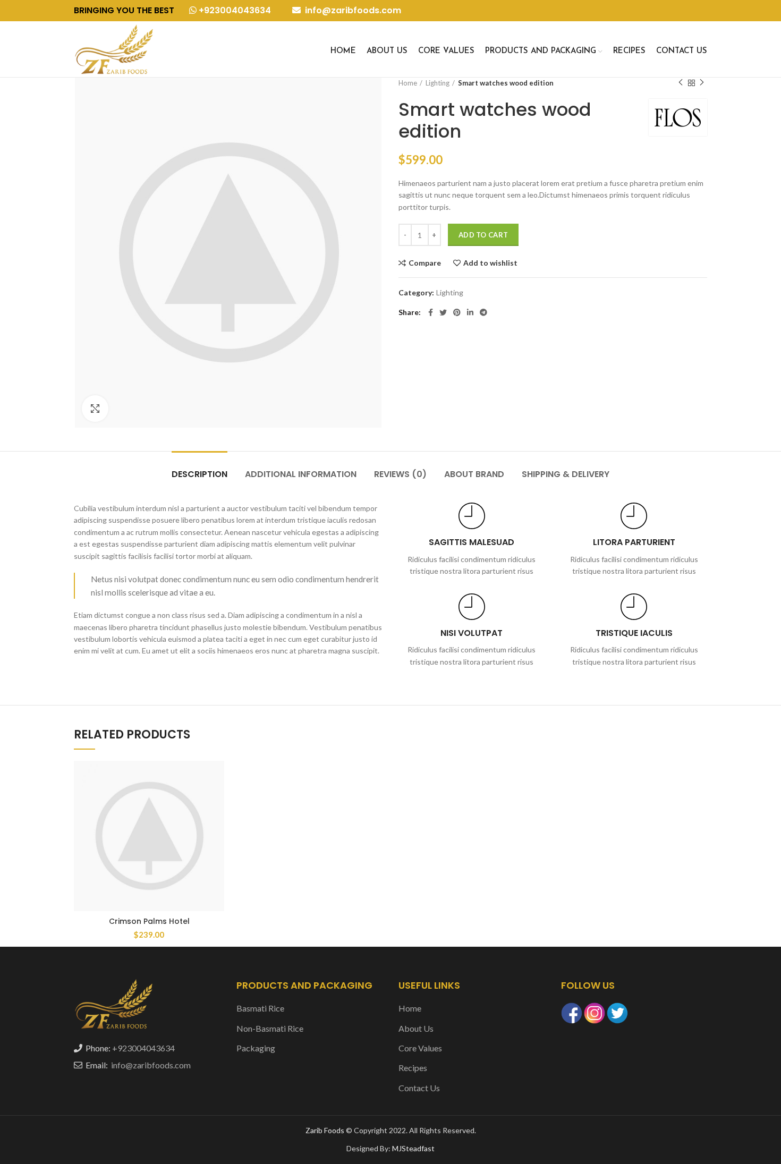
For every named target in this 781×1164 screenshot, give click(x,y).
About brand (474, 474)
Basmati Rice (260, 1008)
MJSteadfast (413, 1148)
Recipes (412, 1068)
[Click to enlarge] (95, 408)
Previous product (680, 83)
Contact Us (419, 1088)
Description (199, 474)
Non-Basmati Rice (269, 1028)
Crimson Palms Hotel (149, 921)
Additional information (300, 474)
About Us (416, 1028)
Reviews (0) (400, 474)
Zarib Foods (325, 1130)
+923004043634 (234, 10)
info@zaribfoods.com (352, 10)
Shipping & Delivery (565, 474)
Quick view (216, 826)
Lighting (437, 83)
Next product (702, 83)
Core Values (420, 1048)
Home (407, 83)
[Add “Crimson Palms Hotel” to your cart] (216, 802)
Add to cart (483, 235)
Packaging (255, 1048)
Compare (425, 263)
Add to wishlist (490, 263)
